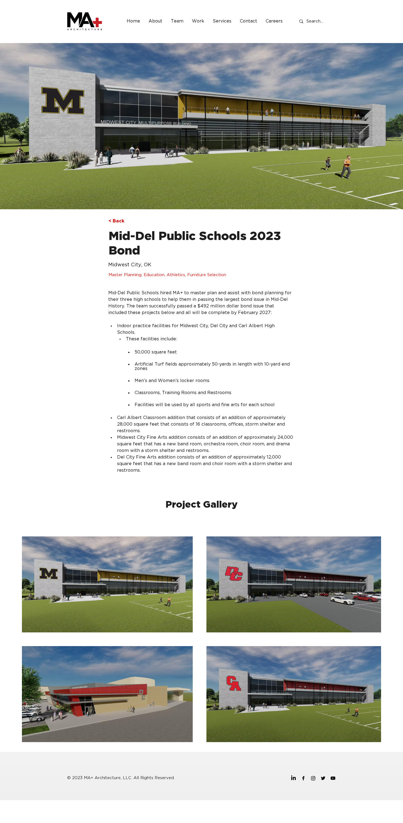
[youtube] (333, 778)
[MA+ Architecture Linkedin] (293, 778)
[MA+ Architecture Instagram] (313, 778)
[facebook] (303, 778)
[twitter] (323, 778)
